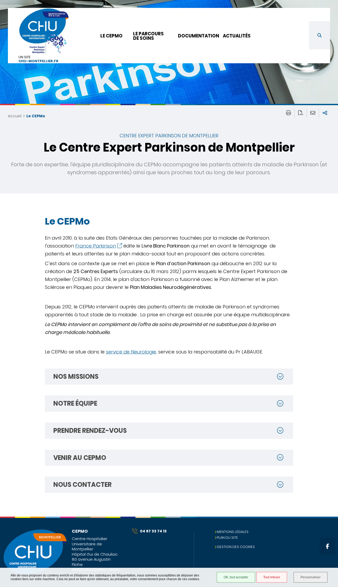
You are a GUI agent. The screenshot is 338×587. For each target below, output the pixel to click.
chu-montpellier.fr (38, 61)
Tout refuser (271, 577)
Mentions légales (232, 531)
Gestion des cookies (236, 546)
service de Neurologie (131, 351)
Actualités (237, 36)
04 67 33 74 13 (153, 531)
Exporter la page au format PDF (301, 113)
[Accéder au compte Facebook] (327, 546)
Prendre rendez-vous (90, 430)
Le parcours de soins (148, 36)
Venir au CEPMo (79, 457)
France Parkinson (95, 245)
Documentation (198, 36)
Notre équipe (75, 403)
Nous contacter (82, 484)
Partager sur (325, 113)
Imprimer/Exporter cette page (288, 113)
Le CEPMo (111, 36)
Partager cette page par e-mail (313, 113)
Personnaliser (311, 577)
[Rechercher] (319, 35)
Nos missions (75, 376)
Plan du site (227, 537)
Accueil (14, 116)
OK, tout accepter (236, 577)
